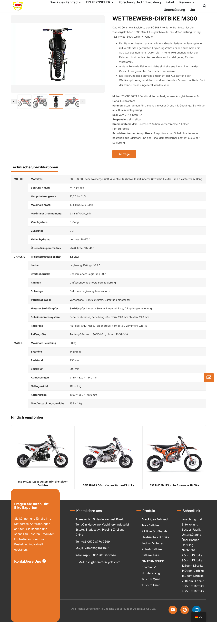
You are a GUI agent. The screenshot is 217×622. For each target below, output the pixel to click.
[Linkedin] (196, 610)
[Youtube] (173, 610)
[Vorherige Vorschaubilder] (14, 101)
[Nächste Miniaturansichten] (82, 101)
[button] (80, 2)
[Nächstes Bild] (100, 54)
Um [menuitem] (192, 10)
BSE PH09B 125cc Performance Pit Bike (174, 485)
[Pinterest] (184, 610)
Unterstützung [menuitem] (174, 10)
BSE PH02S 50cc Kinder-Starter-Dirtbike (108, 485)
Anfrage (124, 154)
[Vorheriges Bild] (16, 54)
